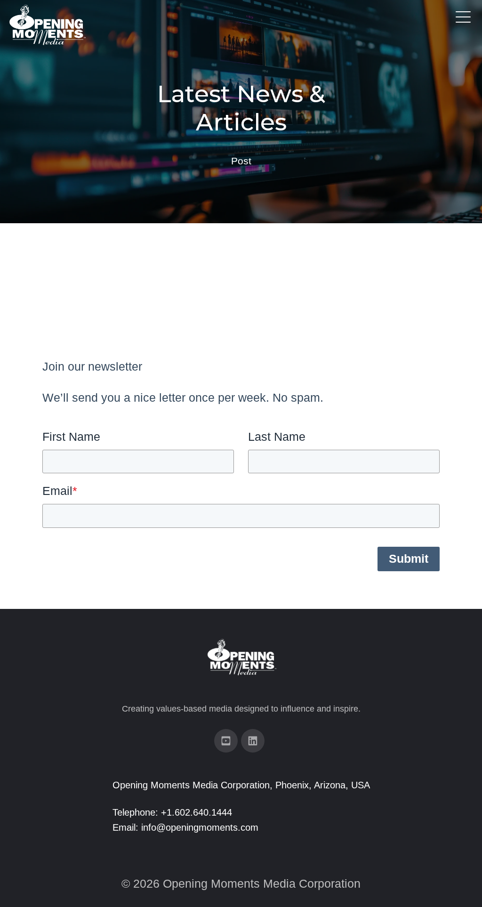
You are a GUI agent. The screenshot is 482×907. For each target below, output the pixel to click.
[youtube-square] (226, 741)
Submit (408, 558)
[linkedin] (253, 741)
